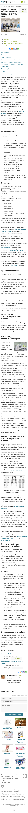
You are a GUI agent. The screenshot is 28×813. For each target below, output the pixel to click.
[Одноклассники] (12, 49)
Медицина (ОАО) (6, 654)
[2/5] (3, 34)
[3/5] (4, 34)
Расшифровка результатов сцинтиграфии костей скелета (12, 65)
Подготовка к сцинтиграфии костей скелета (12, 60)
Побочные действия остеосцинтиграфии (12, 69)
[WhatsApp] (18, 49)
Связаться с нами (5, 782)
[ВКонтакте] (10, 49)
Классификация (5, 52)
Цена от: (23, 10)
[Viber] (16, 49)
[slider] (24, 695)
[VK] (2, 786)
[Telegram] (14, 49)
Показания (4, 55)
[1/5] (1, 34)
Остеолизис (7, 39)
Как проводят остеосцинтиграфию (10, 62)
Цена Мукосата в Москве (10, 41)
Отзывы (3, 71)
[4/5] (5, 34)
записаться (17, 658)
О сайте (3, 780)
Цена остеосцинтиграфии (8, 74)
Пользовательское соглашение (9, 778)
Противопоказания (6, 57)
